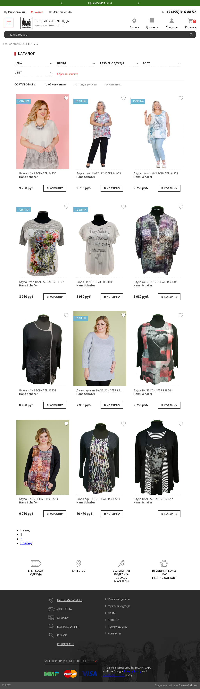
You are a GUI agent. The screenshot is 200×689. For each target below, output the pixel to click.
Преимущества (118, 626)
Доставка (152, 27)
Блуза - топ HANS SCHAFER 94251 (156, 175)
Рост (146, 63)
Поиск (62, 635)
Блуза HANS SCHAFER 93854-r (153, 392)
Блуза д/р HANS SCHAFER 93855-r (98, 500)
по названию (112, 84)
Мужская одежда (119, 606)
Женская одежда (119, 599)
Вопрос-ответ (68, 626)
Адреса (134, 27)
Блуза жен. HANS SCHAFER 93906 (155, 283)
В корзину (55, 188)
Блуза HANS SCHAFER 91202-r (153, 500)
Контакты (114, 633)
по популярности (85, 84)
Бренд (61, 63)
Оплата (62, 618)
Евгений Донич (188, 685)
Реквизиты (65, 644)
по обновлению (55, 84)
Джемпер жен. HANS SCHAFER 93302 (100, 392)
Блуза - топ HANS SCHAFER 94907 (41, 283)
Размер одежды (112, 63)
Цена (18, 63)
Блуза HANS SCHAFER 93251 (37, 392)
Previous (61, 2)
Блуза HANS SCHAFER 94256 (37, 175)
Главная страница (13, 44)
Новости (113, 620)
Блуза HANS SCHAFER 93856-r (38, 500)
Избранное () (62, 12)
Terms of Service (114, 675)
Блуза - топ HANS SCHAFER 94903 (98, 175)
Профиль (172, 27)
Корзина (190, 27)
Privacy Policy (132, 671)
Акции (39, 12)
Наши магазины (69, 600)
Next (138, 2)
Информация (16, 12)
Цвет (18, 72)
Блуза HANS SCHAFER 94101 (94, 283)
